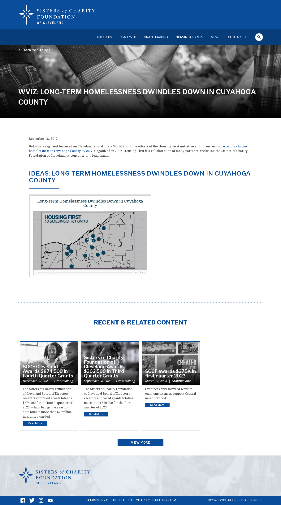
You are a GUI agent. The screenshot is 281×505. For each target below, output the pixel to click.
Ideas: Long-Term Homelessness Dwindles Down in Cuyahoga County (140, 177)
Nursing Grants (189, 37)
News (215, 37)
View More (140, 442)
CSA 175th (128, 37)
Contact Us (238, 37)
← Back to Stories (34, 50)
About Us (104, 37)
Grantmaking (156, 37)
